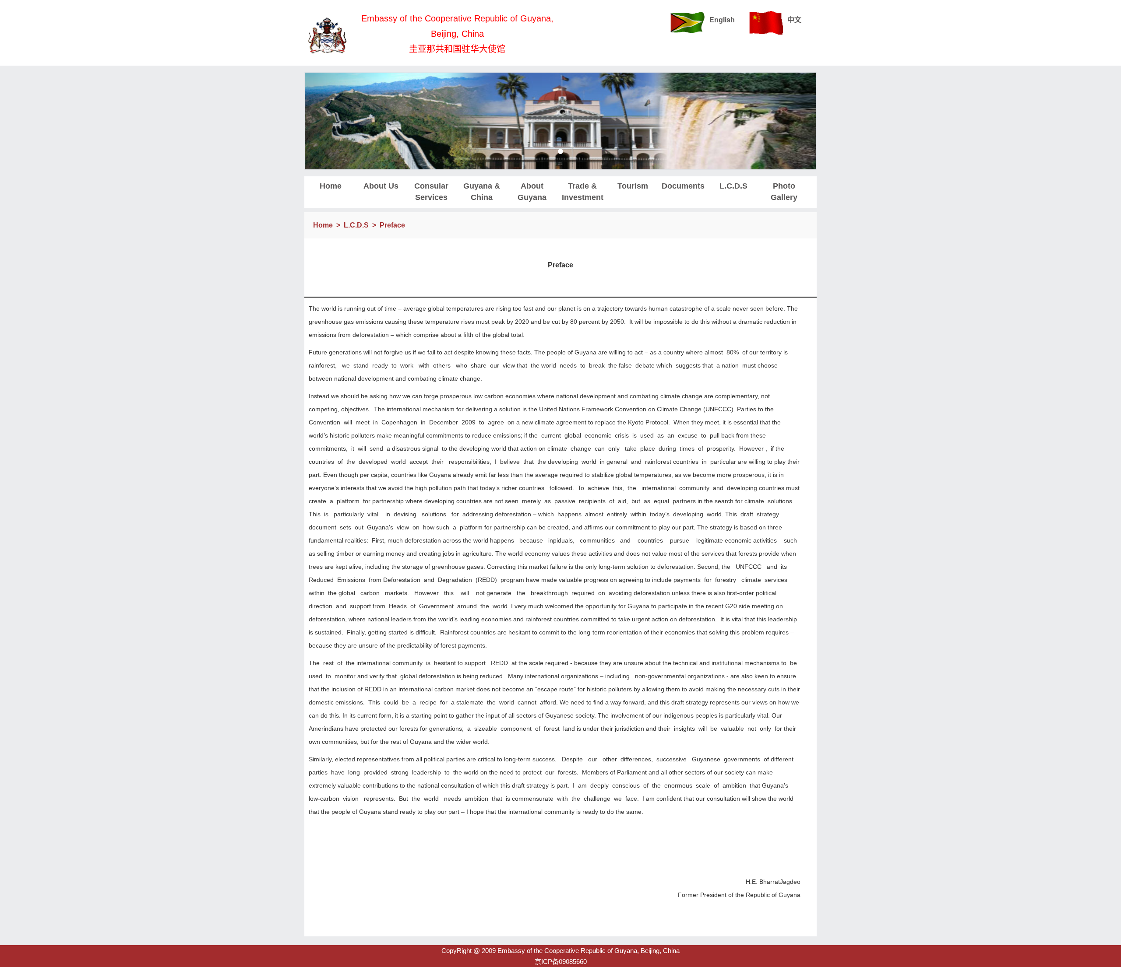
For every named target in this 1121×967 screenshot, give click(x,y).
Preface (392, 225)
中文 (794, 20)
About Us (380, 186)
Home (331, 186)
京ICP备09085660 (561, 961)
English (722, 20)
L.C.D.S (733, 186)
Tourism (632, 186)
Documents (683, 186)
